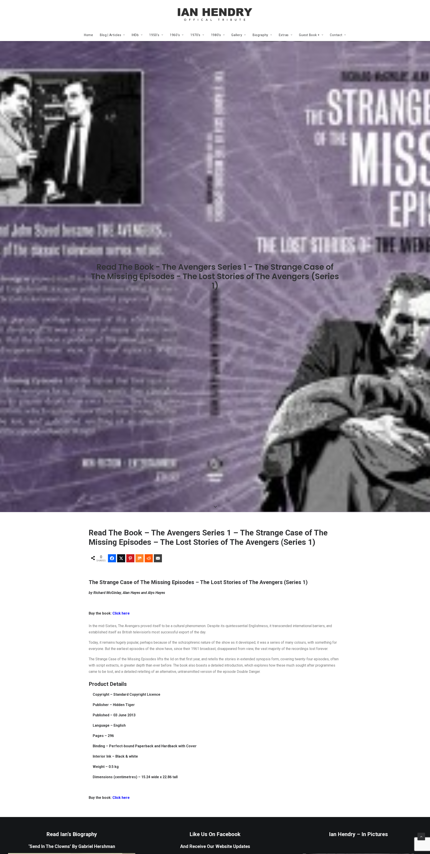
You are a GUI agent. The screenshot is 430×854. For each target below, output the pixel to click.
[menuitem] (90, 35)
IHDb (135, 35)
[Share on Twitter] (121, 558)
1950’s (154, 35)
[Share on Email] (158, 558)
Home (88, 35)
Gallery (236, 35)
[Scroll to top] (421, 836)
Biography (260, 35)
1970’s (195, 35)
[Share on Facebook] (112, 558)
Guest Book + (309, 35)
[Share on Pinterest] (130, 558)
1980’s (216, 35)
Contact (336, 35)
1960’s (175, 35)
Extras (284, 35)
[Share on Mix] (139, 558)
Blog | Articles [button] (110, 35)
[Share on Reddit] (149, 558)
